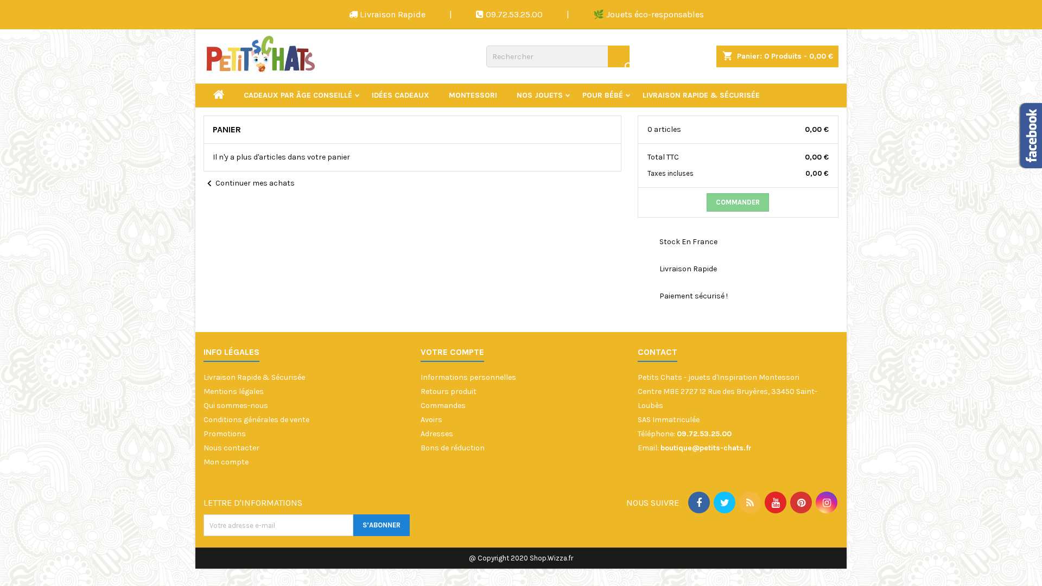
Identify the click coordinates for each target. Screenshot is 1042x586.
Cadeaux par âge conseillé (298, 95)
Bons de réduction (453, 448)
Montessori (473, 95)
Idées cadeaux (400, 95)
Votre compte (452, 352)
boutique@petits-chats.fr (706, 448)
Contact (657, 352)
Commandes (443, 405)
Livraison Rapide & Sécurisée (701, 95)
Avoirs (431, 419)
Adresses (437, 433)
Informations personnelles (468, 377)
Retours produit (448, 391)
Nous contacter (231, 448)
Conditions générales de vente (256, 419)
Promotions (225, 433)
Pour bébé (602, 95)
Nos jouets (540, 95)
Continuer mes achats (249, 183)
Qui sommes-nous (236, 405)
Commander (738, 202)
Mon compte (226, 462)
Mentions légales (234, 391)
